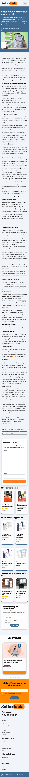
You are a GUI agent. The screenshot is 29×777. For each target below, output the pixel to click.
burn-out (6, 307)
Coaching (4, 734)
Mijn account (5, 757)
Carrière (4, 750)
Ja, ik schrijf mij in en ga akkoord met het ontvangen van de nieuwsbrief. (12, 694)
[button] (25, 3)
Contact (4, 769)
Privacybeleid (19, 774)
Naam (4, 466)
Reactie (5, 450)
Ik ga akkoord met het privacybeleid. (11, 621)
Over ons (4, 767)
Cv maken (4, 744)
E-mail (5, 473)
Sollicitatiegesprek (7, 748)
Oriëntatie (4, 742)
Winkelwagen (5, 760)
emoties (14, 356)
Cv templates (5, 724)
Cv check (4, 728)
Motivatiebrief (7, 666)
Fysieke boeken (6, 732)
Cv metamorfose (6, 726)
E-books (4, 730)
